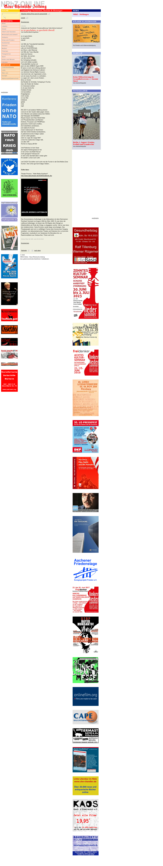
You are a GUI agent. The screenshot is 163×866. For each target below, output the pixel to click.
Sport (4, 56)
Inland (4, 29)
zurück (23, 18)
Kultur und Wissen (8, 59)
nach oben (37, 250)
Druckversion (25, 22)
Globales (5, 37)
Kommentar (6, 43)
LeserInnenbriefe (8, 67)
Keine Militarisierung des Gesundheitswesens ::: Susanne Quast (85, 79)
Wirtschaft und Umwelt (10, 34)
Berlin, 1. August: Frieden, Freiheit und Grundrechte (83, 143)
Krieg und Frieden (8, 40)
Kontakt (4, 75)
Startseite (24, 250)
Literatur (5, 62)
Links (4, 70)
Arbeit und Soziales (9, 31)
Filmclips (5, 51)
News (4, 23)
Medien (4, 48)
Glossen (5, 45)
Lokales (4, 26)
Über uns (5, 73)
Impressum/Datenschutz (10, 78)
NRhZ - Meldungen (81, 14)
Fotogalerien (6, 54)
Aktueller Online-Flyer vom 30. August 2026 (34, 14)
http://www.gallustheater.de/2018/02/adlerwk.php (36, 176)
